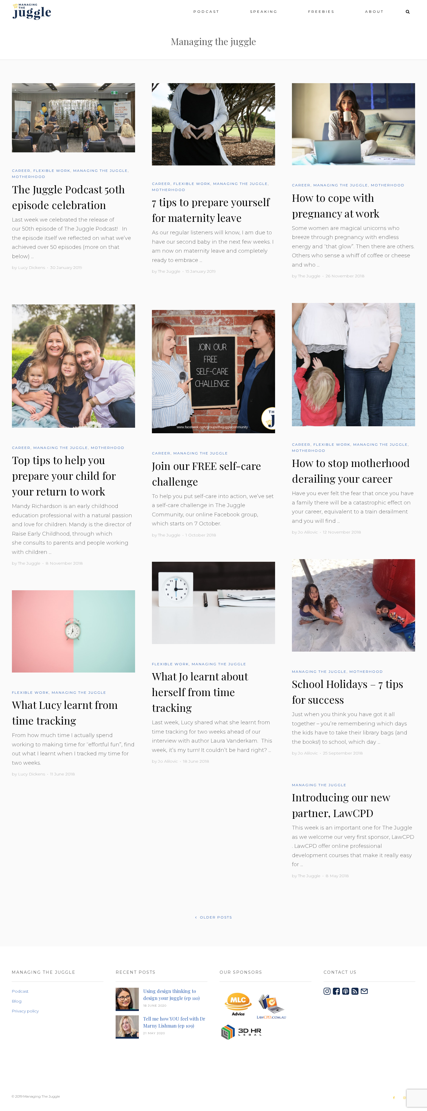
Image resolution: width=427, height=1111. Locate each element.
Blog (16, 1001)
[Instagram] (404, 1098)
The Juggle (169, 271)
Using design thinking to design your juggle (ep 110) (171, 994)
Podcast (206, 11)
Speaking (264, 11)
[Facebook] (394, 1098)
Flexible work (51, 170)
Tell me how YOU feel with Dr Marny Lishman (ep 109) (174, 1022)
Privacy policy (25, 1011)
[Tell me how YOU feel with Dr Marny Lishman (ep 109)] (127, 1028)
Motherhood (29, 176)
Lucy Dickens (31, 267)
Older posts (215, 917)
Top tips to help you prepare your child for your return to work (64, 475)
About (374, 11)
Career (21, 170)
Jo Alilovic (308, 532)
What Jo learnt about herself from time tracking (200, 691)
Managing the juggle (100, 170)
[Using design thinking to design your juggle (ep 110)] (127, 1000)
